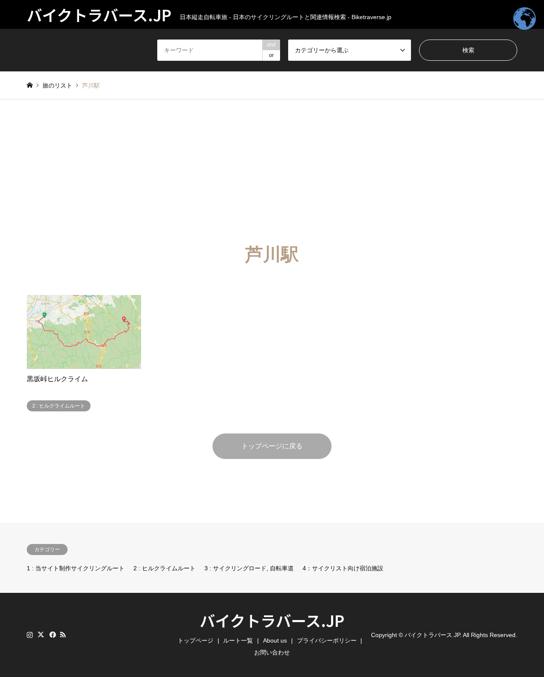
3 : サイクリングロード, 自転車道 (249, 568)
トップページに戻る (272, 446)
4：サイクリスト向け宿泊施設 (343, 568)
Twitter (41, 634)
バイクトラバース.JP (272, 620)
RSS (63, 634)
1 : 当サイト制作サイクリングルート (76, 568)
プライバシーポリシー (327, 640)
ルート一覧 (238, 640)
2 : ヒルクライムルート (164, 568)
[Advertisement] (272, 163)
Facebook (52, 634)
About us (275, 640)
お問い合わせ (272, 652)
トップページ (195, 640)
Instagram (30, 634)
